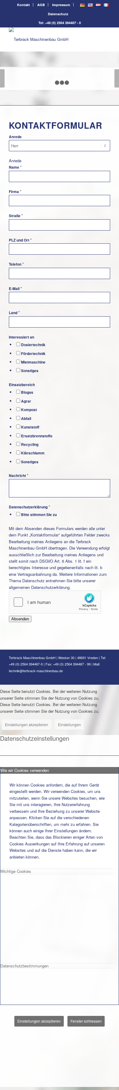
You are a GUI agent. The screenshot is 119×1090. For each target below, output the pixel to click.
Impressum (61, 4)
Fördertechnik (33, 353)
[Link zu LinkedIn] (96, 677)
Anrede (15, 136)
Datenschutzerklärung (29, 507)
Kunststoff (30, 427)
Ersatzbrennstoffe (36, 436)
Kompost (29, 409)
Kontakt (23, 4)
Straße (16, 215)
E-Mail (15, 288)
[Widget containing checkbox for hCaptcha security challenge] (55, 602)
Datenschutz (58, 14)
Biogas (27, 392)
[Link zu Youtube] (105, 677)
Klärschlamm (33, 453)
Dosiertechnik (33, 344)
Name (15, 167)
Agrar (26, 401)
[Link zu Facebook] (87, 677)
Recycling (29, 444)
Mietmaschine (33, 362)
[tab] (59, 770)
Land (14, 312)
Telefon (16, 264)
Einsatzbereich (22, 384)
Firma (15, 191)
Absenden (20, 619)
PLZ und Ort (20, 240)
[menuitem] (23, 4)
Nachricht (18, 475)
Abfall (26, 418)
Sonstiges (29, 370)
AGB (41, 4)
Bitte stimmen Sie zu (39, 514)
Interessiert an (21, 337)
